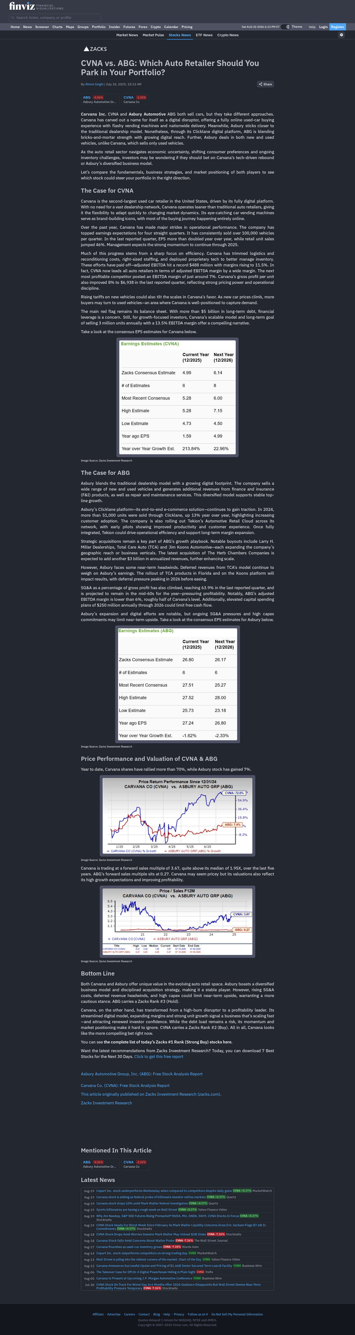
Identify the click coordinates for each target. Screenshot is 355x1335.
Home (15, 27)
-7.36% (152, 1288)
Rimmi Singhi (94, 84)
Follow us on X (198, 1314)
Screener (42, 27)
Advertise (114, 1314)
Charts (57, 27)
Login (323, 27)
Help (312, 27)
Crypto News (228, 35)
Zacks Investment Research (106, 1103)
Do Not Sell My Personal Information (237, 1314)
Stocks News (180, 35)
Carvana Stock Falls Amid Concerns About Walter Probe (135, 1240)
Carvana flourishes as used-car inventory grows (129, 1247)
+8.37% (242, 1190)
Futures (129, 27)
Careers (129, 1314)
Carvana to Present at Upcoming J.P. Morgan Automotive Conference (144, 1278)
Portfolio (99, 27)
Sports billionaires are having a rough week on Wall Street (136, 1209)
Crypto (156, 27)
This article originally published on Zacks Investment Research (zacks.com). (151, 1094)
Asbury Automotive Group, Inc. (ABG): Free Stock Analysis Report (142, 1074)
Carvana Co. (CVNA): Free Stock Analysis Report (125, 1085)
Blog (156, 1314)
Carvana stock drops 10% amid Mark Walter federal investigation (142, 1203)
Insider (114, 27)
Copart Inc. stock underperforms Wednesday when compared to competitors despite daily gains (164, 1191)
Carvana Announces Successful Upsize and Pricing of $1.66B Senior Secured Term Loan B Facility (164, 1266)
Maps (70, 27)
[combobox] (55, 18)
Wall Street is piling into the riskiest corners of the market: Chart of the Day (148, 1259)
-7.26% (216, 1234)
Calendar (171, 27)
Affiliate (98, 1314)
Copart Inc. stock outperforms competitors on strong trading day (141, 1253)
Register (337, 27)
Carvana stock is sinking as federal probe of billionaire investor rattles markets (151, 1197)
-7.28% (172, 1246)
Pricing (187, 27)
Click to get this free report (158, 1056)
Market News (127, 35)
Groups (83, 27)
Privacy (179, 1314)
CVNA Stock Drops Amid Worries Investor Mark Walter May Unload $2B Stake (151, 1234)
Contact (144, 1314)
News (27, 27)
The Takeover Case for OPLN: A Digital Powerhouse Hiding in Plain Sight (145, 1272)
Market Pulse (153, 35)
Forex (143, 27)
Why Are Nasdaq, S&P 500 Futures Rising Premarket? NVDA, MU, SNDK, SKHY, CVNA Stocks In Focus (167, 1216)
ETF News (204, 35)
